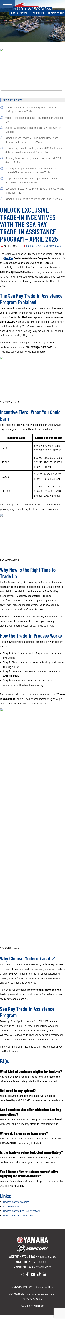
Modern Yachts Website (16, 1202)
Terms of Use (43, 1287)
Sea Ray (8, 258)
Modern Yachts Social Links (18, 1215)
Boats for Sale (20, 13)
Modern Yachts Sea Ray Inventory (21, 1211)
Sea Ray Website (12, 1206)
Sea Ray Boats (53, 245)
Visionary (39, 1306)
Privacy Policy (22, 1287)
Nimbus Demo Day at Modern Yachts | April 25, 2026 (33, 198)
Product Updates (35, 245)
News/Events (56, 13)
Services (38, 13)
